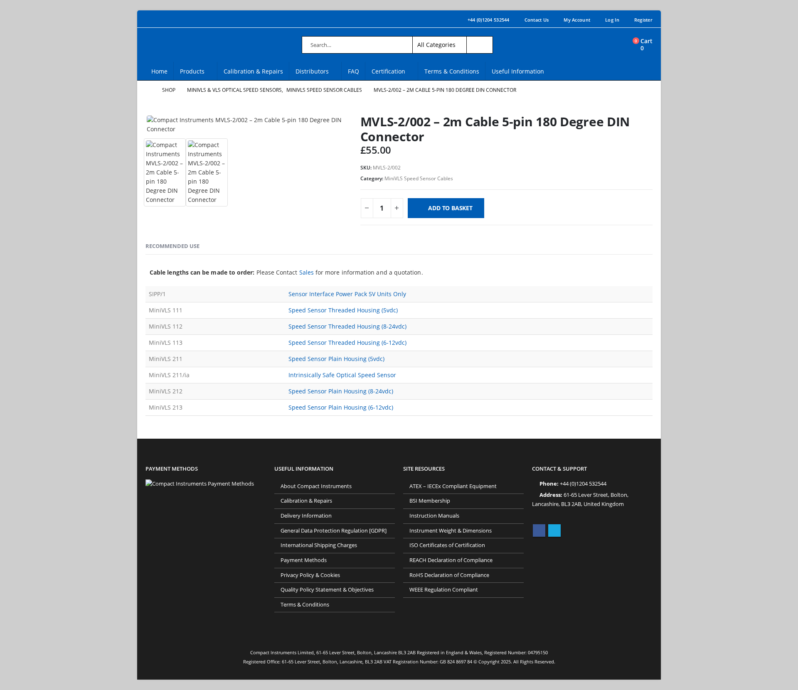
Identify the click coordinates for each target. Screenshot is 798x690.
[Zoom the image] (199, 483)
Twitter (554, 530)
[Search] (480, 45)
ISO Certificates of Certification (447, 545)
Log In (612, 20)
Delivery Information (306, 515)
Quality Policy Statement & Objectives (327, 589)
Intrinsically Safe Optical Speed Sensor (342, 375)
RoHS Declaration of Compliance (449, 575)
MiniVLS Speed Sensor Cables (418, 178)
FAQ (353, 71)
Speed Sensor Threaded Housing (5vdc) (343, 310)
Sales (306, 272)
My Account (577, 20)
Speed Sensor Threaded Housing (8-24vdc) (347, 326)
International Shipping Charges (319, 545)
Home (159, 71)
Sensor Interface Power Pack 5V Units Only (347, 294)
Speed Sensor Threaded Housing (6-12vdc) (347, 342)
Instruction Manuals (434, 515)
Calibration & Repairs (253, 71)
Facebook (539, 530)
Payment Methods (304, 560)
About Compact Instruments (316, 486)
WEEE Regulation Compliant (443, 589)
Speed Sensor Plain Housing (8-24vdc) (340, 391)
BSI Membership (429, 500)
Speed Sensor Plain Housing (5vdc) (336, 359)
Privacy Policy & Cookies (310, 575)
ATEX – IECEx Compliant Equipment (453, 486)
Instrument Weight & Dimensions (450, 530)
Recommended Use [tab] (172, 246)
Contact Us (537, 20)
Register (643, 20)
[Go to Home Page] (147, 90)
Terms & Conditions (451, 71)
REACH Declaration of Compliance (451, 560)
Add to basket (450, 208)
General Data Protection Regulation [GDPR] (334, 530)
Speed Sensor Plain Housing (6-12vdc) (340, 407)
